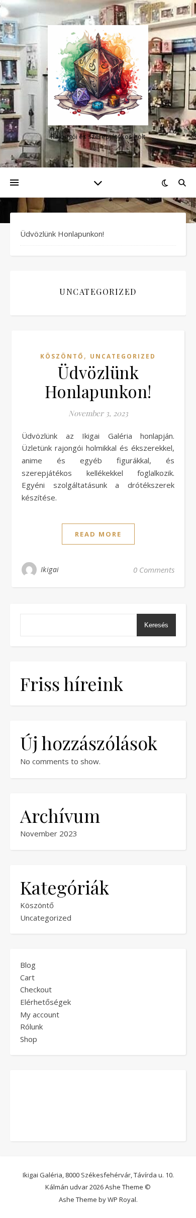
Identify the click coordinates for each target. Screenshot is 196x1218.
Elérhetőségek (45, 1002)
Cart (27, 977)
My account (39, 1014)
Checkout (36, 989)
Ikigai (50, 569)
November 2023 (48, 833)
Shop (28, 1039)
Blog (28, 965)
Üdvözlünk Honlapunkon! (62, 234)
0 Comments (153, 570)
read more (98, 534)
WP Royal (122, 1199)
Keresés (156, 625)
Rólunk (31, 1026)
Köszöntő (62, 356)
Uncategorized (123, 356)
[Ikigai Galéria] (98, 75)
